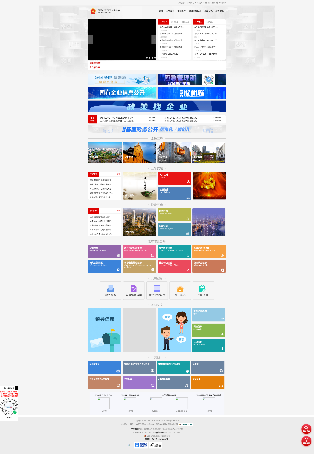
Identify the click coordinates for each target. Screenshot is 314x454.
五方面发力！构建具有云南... (101, 230)
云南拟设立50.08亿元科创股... (101, 225)
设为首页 (200, 3)
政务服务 (220, 11)
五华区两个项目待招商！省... (101, 234)
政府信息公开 (195, 11)
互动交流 (208, 11)
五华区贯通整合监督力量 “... (101, 217)
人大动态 (198, 22)
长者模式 (190, 3)
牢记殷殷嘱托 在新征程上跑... (101, 189)
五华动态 (170, 11)
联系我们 (135, 429)
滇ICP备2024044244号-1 (160, 439)
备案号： (148, 439)
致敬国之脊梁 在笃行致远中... (101, 193)
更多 (118, 174)
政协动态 (209, 22)
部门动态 (174, 22)
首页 (161, 11)
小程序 (209, 411)
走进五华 (181, 11)
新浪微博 (222, 3)
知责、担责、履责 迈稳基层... (101, 184)
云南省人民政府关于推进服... (101, 221)
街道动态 (185, 22)
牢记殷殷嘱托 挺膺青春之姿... (101, 180)
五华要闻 (163, 22)
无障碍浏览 (181, 3)
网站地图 (160, 433)
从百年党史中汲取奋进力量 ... (101, 197)
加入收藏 (211, 3)
